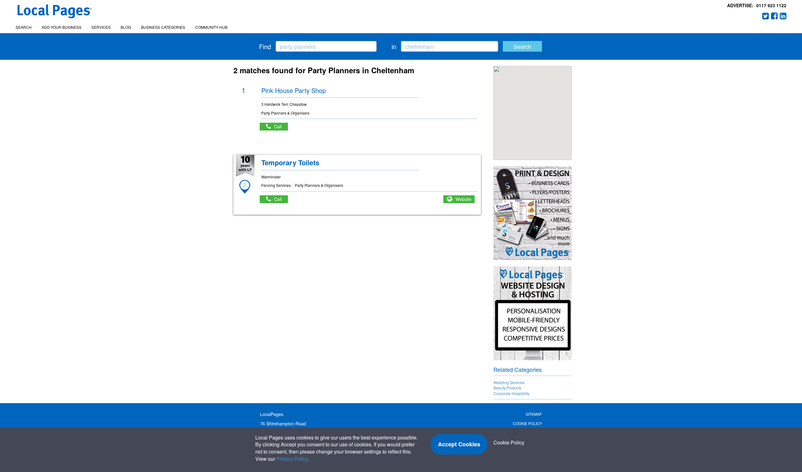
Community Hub (211, 27)
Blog (126, 27)
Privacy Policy (292, 458)
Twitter (766, 16)
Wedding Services (508, 382)
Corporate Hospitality (511, 393)
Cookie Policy (527, 423)
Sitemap (534, 414)
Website (463, 199)
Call (281, 126)
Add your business (61, 27)
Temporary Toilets (290, 162)
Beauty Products (507, 387)
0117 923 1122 (771, 5)
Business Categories (163, 27)
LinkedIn (783, 16)
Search (24, 27)
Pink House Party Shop (293, 90)
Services (101, 27)
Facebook (774, 16)
